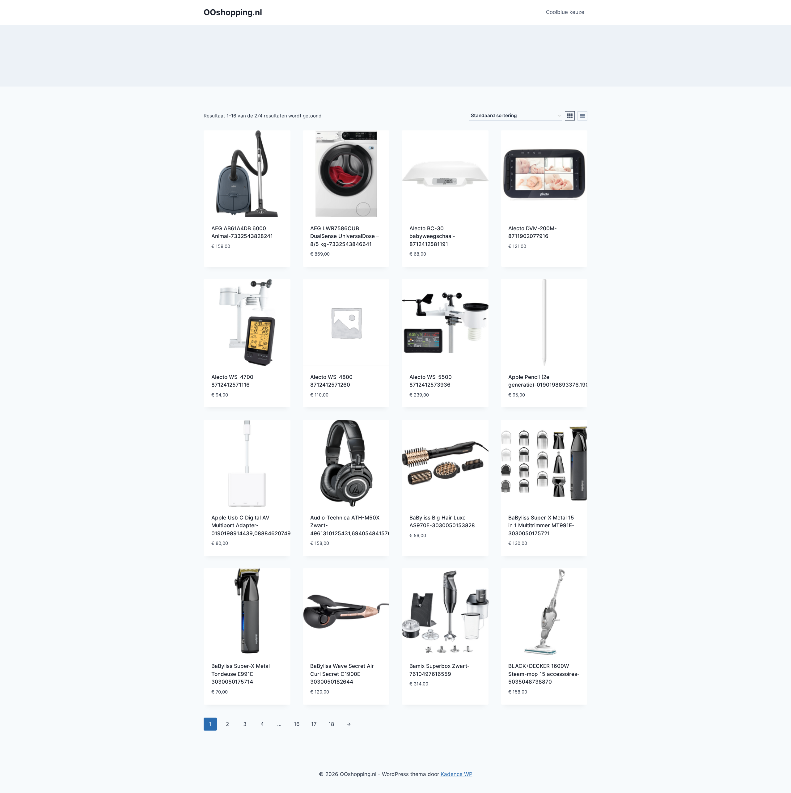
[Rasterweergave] (570, 116)
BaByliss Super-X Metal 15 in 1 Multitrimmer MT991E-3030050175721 (541, 525)
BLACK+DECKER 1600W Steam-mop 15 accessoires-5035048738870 (544, 674)
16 (297, 724)
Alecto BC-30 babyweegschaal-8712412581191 (432, 236)
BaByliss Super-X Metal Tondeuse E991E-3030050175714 (240, 674)
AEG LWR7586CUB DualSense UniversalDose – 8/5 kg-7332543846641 (344, 236)
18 (331, 724)
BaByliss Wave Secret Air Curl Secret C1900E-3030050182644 (342, 674)
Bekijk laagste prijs (237, 264)
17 (314, 724)
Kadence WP (456, 774)
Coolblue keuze (565, 12)
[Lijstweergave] (582, 116)
